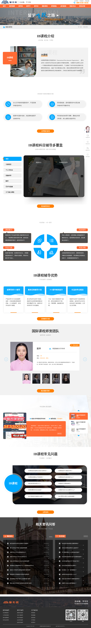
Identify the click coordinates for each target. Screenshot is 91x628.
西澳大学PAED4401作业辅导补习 (17, 556)
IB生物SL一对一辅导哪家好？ (68, 570)
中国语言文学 (63, 162)
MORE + (51, 536)
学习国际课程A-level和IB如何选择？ (69, 552)
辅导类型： (56, 418)
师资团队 (54, 6)
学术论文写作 (6, 620)
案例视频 (33, 615)
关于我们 (76, 0)
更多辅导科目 (45, 206)
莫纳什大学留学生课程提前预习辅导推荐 (19, 570)
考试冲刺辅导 (20, 617)
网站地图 (87, 0)
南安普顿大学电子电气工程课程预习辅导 (19, 578)
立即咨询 (45, 512)
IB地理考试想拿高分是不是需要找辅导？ (70, 556)
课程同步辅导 (20, 612)
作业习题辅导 (20, 615)
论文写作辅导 (20, 620)
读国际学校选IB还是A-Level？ (68, 574)
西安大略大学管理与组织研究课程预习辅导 (19, 583)
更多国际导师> (45, 391)
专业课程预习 (6, 612)
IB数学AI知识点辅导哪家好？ (68, 583)
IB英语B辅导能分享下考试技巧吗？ (69, 561)
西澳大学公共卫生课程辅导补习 (17, 552)
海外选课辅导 (6, 617)
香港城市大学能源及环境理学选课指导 (18, 574)
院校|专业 (73, 6)
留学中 (28, 6)
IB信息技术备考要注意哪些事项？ (69, 543)
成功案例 (63, 6)
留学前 (20, 6)
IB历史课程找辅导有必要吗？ (68, 565)
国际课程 (45, 6)
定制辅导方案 (45, 319)
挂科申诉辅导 (20, 622)
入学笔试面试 (6, 615)
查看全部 (59, 433)
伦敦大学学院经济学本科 (38, 418)
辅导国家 (12, 6)
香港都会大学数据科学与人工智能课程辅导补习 (21, 565)
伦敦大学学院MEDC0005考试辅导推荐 (18, 561)
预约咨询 (75, 345)
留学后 (36, 6)
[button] (5, 359)
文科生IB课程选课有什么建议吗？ (69, 547)
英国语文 (39, 162)
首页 (4, 6)
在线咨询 (88, 137)
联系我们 (82, 0)
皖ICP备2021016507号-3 (60, 626)
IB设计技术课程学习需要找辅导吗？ (69, 578)
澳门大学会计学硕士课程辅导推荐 (17, 547)
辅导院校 (33, 617)
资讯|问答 (82, 6)
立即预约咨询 (45, 131)
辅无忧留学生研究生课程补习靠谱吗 (18, 543)
